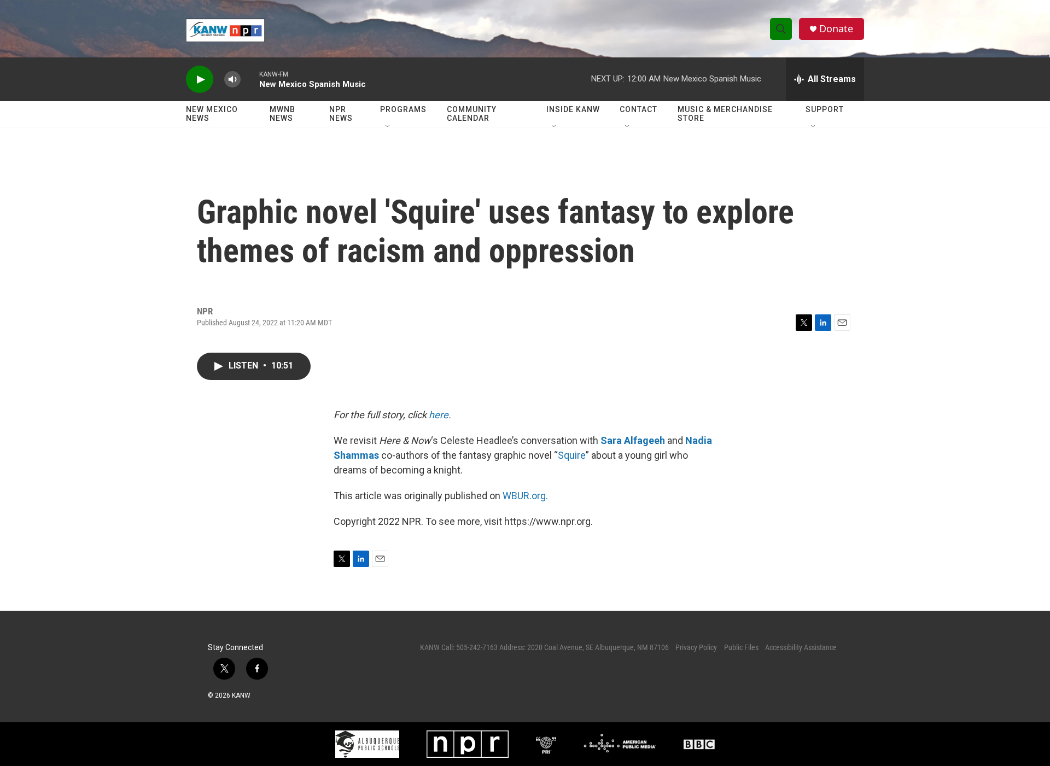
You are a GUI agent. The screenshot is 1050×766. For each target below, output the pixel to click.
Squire (572, 455)
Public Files (741, 647)
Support (825, 109)
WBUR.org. (525, 495)
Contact (638, 109)
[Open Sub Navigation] (388, 126)
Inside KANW (573, 109)
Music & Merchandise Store (725, 113)
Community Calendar (472, 113)
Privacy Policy (696, 647)
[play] (199, 79)
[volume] (232, 79)
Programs (403, 109)
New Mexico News (212, 113)
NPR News (341, 113)
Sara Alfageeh (632, 440)
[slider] (250, 79)
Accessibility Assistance (801, 647)
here (438, 414)
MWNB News (282, 113)
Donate (836, 28)
